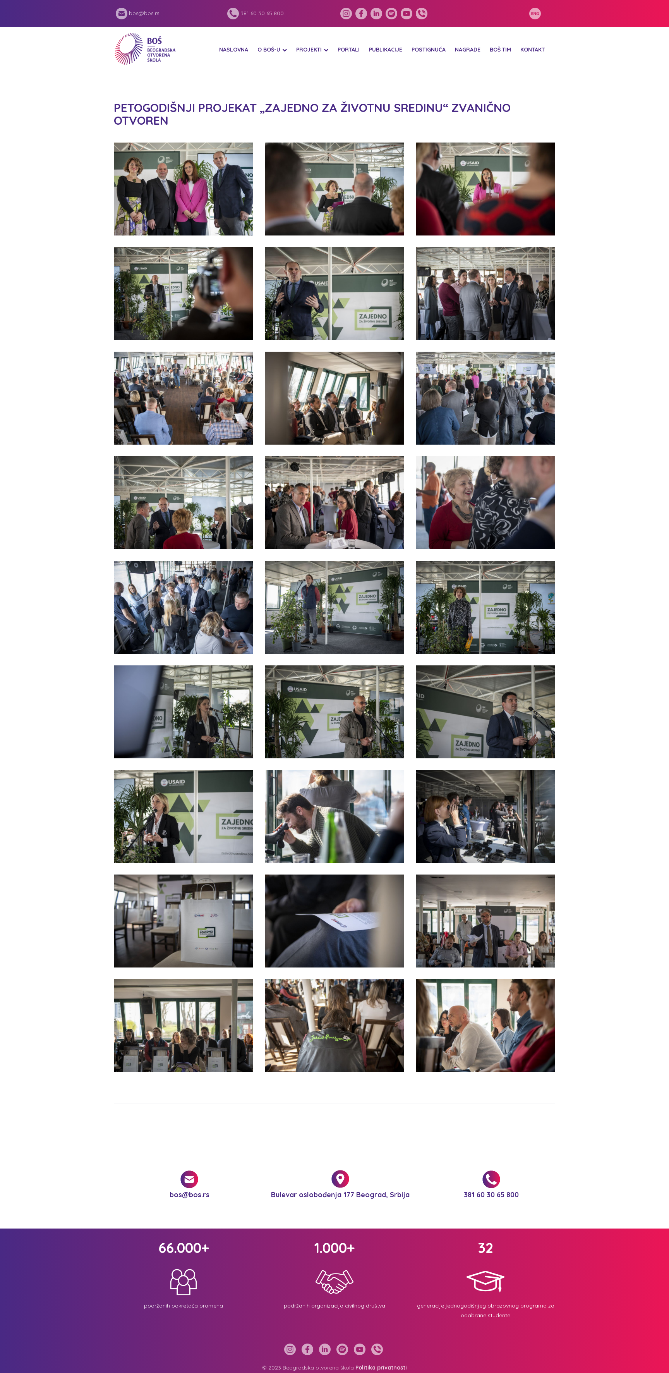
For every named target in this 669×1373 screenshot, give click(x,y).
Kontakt (532, 49)
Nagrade (467, 49)
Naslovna (233, 49)
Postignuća (429, 49)
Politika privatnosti (381, 1367)
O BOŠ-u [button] (268, 49)
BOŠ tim (500, 49)
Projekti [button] (309, 49)
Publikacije (385, 49)
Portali (349, 49)
